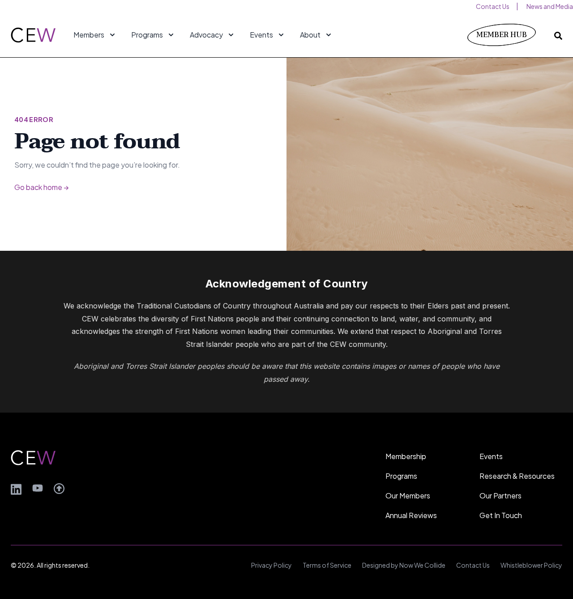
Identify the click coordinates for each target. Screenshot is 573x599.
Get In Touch (500, 515)
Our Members (407, 495)
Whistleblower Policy (531, 565)
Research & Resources (517, 476)
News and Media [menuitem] (549, 6)
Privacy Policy (271, 565)
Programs (401, 476)
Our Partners (500, 495)
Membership (405, 456)
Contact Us (473, 565)
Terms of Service (327, 565)
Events (491, 456)
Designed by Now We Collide (403, 565)
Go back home (41, 187)
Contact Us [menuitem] (492, 6)
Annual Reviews (411, 515)
